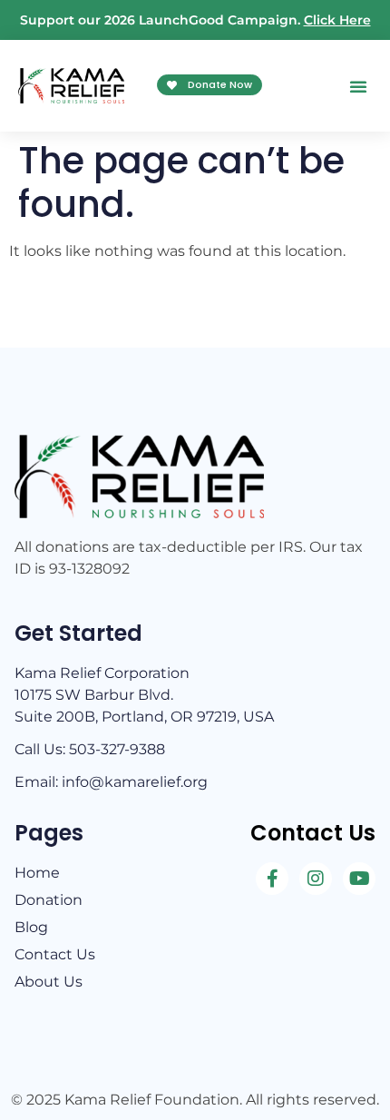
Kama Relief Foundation (151, 1099)
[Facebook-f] (272, 878)
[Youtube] (359, 878)
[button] (358, 86)
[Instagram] (315, 878)
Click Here (337, 20)
